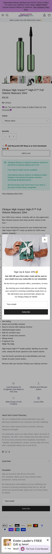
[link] (26, 544)
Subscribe (26, 312)
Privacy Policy (23, 297)
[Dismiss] (48, 540)
